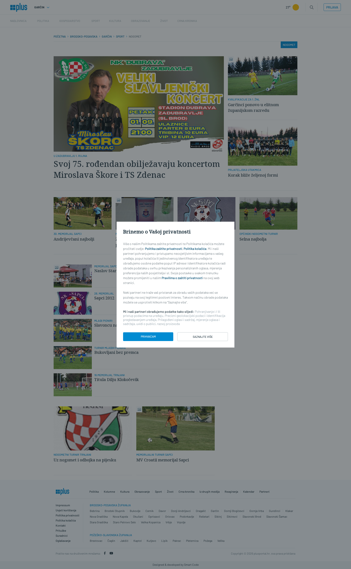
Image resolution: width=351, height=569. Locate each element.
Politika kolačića (195, 248)
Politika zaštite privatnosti (163, 248)
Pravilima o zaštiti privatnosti (182, 278)
